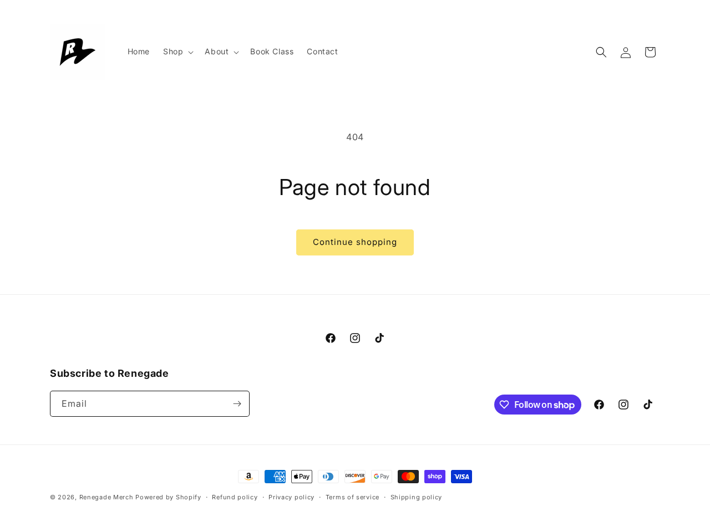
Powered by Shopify (168, 497)
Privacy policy (291, 497)
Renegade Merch (106, 497)
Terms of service (352, 497)
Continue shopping (355, 242)
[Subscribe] (237, 404)
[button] (177, 51)
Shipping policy (416, 497)
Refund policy (234, 497)
